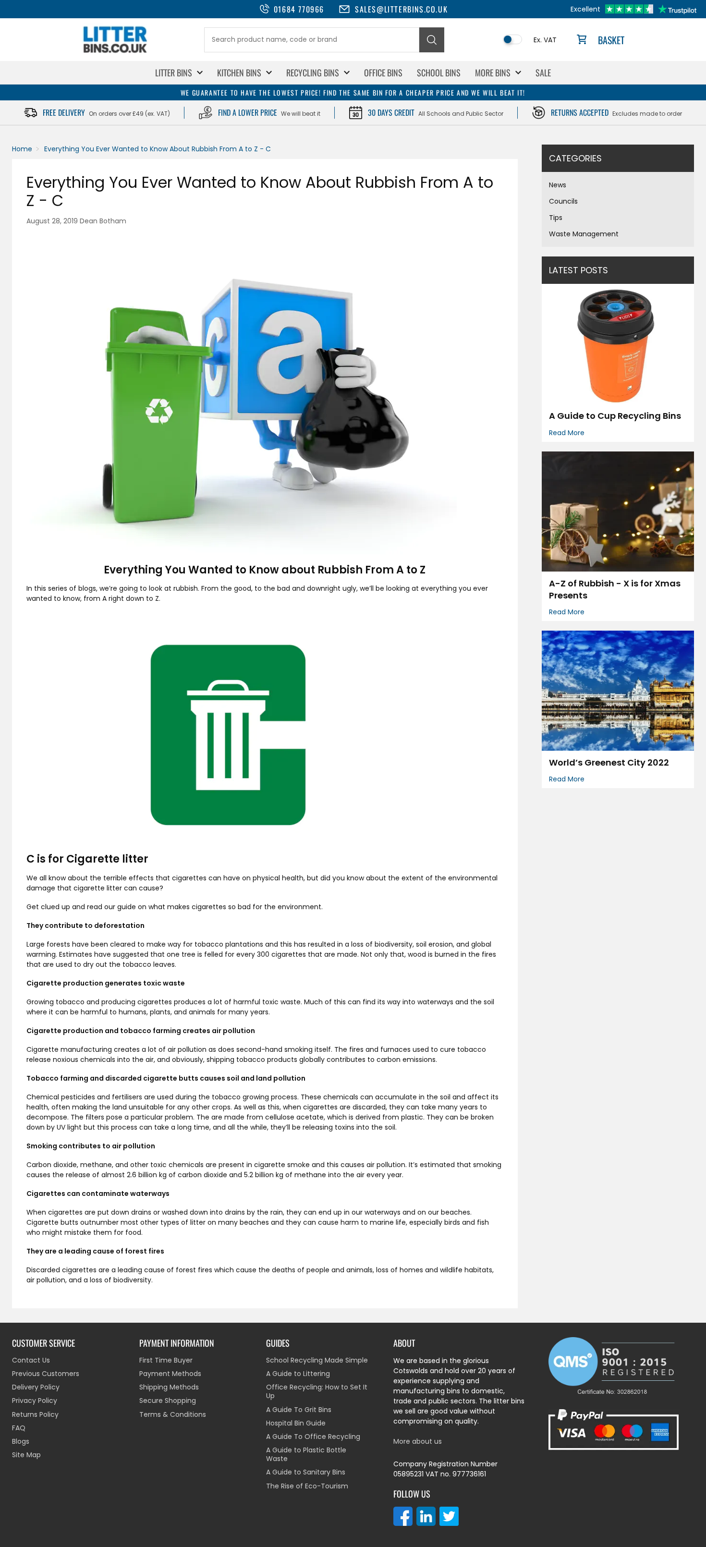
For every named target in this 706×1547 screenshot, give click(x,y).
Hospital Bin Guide (296, 1423)
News (557, 185)
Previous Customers (45, 1373)
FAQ (18, 1428)
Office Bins (383, 72)
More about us (417, 1441)
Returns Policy (35, 1414)
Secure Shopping (167, 1400)
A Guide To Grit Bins (298, 1409)
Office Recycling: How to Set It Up (316, 1391)
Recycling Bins (312, 72)
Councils (563, 201)
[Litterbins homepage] (115, 53)
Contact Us (31, 1360)
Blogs (20, 1441)
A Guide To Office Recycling (313, 1436)
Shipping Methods (169, 1387)
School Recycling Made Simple (317, 1360)
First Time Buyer (166, 1360)
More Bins (493, 72)
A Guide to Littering (298, 1373)
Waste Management (584, 234)
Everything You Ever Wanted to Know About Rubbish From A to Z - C (157, 149)
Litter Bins (173, 72)
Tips (555, 217)
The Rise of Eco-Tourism (307, 1486)
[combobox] (311, 39)
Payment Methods (170, 1373)
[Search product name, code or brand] (431, 39)
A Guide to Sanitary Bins (305, 1472)
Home (22, 149)
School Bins (439, 72)
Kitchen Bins (239, 72)
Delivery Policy (36, 1387)
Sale (543, 72)
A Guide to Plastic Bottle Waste (306, 1454)
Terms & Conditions (172, 1414)
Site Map (26, 1454)
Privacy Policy (34, 1400)
